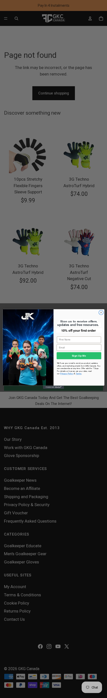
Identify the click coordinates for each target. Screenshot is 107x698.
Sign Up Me (79, 355)
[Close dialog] (101, 312)
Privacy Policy (66, 374)
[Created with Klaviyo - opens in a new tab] (53, 387)
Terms (79, 374)
